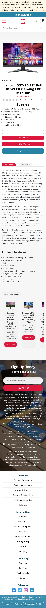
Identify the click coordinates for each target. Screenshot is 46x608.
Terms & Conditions (23, 536)
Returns (23, 546)
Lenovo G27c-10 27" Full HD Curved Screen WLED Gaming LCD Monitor (10, 321)
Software (23, 505)
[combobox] (23, 28)
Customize (25, 165)
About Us (23, 563)
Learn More (39, 10)
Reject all (19, 604)
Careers (23, 578)
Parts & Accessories (23, 500)
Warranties (23, 521)
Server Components (23, 485)
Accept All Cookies (35, 604)
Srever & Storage (23, 490)
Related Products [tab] (11, 294)
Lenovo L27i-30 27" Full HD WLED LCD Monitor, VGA (28, 317)
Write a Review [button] (38, 100)
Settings (6, 604)
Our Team (23, 568)
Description (8, 165)
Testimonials (23, 573)
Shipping (23, 551)
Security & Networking (23, 495)
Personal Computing (23, 480)
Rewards (23, 531)
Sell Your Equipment (23, 526)
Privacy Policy (23, 541)
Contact (23, 517)
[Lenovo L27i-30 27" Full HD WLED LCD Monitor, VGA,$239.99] (28, 305)
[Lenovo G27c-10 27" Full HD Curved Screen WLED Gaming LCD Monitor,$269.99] (10, 305)
